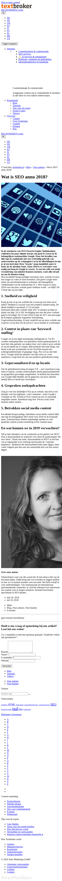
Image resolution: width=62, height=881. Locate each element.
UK (8, 23)
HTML (11, 704)
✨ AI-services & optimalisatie (32, 56)
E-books (11, 811)
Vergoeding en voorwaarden (20, 832)
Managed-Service (15, 846)
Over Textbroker (20, 121)
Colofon (10, 869)
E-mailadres (6, 657)
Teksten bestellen (14, 854)
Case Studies (13, 824)
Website (4, 660)
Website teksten (14, 804)
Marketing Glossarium (11, 714)
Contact (16, 118)
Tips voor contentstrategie (18, 809)
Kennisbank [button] (12, 100)
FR (8, 20)
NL (3, 13)
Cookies (10, 872)
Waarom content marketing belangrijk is (25, 834)
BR (8, 36)
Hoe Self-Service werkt (17, 829)
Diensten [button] (11, 49)
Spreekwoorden (6, 709)
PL (8, 33)
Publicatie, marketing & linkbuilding (34, 59)
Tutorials (17, 105)
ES (8, 25)
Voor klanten (13, 683)
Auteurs (10, 844)
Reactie (4, 652)
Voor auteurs (39, 167)
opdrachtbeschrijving (31, 705)
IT (8, 28)
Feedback (4, 705)
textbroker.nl (18, 167)
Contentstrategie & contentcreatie (33, 51)
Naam (4, 654)
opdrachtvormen (44, 705)
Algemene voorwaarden (18, 864)
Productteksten (13, 801)
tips (21, 709)
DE (8, 18)
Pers (15, 129)
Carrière (16, 123)
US (8, 38)
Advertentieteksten (15, 806)
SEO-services (24, 54)
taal (15, 708)
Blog (15, 103)
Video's (10, 676)
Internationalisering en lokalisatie (33, 62)
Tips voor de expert (21, 108)
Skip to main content (10, 2)
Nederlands (20, 705)
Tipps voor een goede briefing (20, 826)
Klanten (16, 126)
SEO (53, 704)
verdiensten (27, 709)
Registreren (12, 849)
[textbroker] (16, 7)
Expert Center (19, 111)
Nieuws (16, 113)
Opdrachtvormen (14, 852)
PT (8, 31)
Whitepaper (12, 814)
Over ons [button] (11, 116)
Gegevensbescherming (17, 867)
